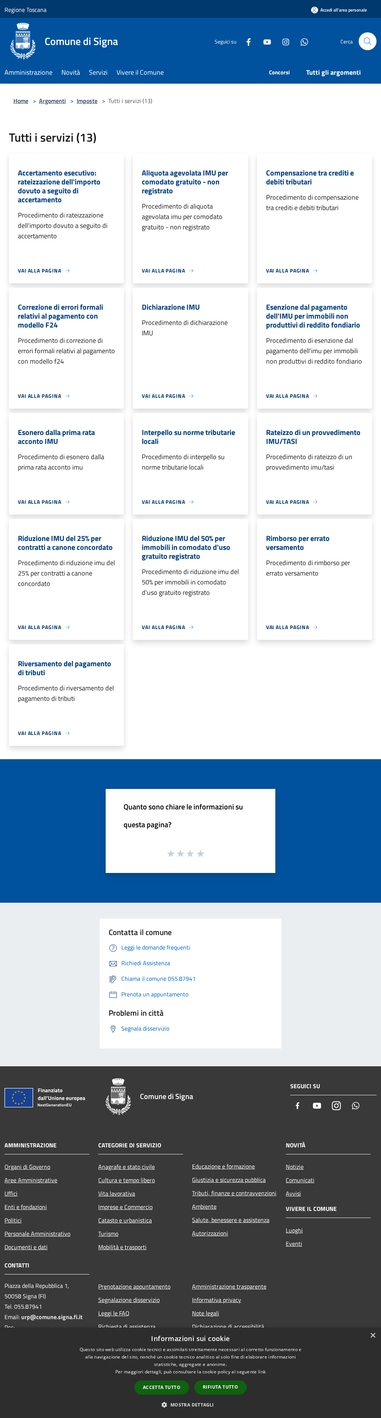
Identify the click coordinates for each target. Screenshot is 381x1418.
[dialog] (190, 1373)
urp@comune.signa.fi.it (52, 1316)
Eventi (294, 1243)
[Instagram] (282, 41)
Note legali (205, 1313)
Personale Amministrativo (37, 1233)
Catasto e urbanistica (125, 1220)
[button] (190, 1404)
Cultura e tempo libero (126, 1180)
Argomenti (52, 100)
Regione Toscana (25, 9)
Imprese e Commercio (125, 1206)
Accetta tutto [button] (161, 1387)
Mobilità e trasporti (122, 1247)
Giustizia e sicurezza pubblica (229, 1179)
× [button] (372, 1335)
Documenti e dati (26, 1247)
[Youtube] (264, 41)
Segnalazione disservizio (129, 1299)
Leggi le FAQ (113, 1313)
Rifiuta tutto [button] (220, 1387)
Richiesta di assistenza (127, 1326)
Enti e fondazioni (25, 1206)
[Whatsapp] (301, 41)
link (262, 1372)
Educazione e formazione (223, 1166)
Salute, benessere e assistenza (230, 1219)
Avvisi (293, 1193)
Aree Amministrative (30, 1180)
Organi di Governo (27, 1166)
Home (20, 100)
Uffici (10, 1193)
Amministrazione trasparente (229, 1286)
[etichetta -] (201, 853)
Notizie (295, 1166)
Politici (13, 1220)
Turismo (108, 1233)
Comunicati (300, 1180)
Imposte (87, 100)
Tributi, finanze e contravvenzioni (234, 1193)
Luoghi (294, 1230)
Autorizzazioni (210, 1233)
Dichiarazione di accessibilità (228, 1326)
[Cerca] (368, 41)
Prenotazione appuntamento (134, 1286)
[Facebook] (245, 41)
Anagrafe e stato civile (126, 1166)
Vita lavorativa (116, 1193)
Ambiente (204, 1206)
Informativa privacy (216, 1299)
